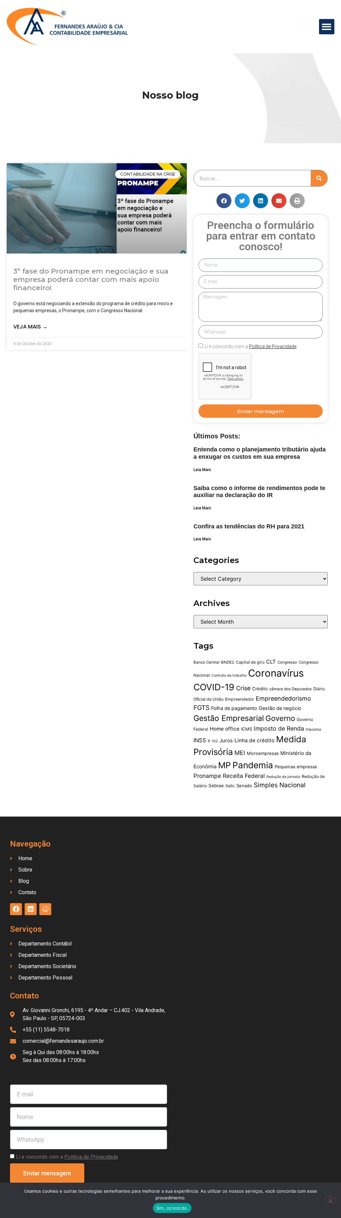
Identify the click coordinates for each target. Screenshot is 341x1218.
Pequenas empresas (296, 766)
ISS (215, 741)
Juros (226, 740)
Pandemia (252, 765)
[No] (330, 1200)
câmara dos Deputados (290, 689)
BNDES (227, 662)
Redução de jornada (283, 777)
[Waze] (45, 909)
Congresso (287, 662)
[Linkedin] (31, 909)
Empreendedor (239, 699)
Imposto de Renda (279, 728)
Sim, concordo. (172, 1208)
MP (224, 765)
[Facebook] (16, 909)
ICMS (246, 729)
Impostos (313, 729)
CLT (271, 662)
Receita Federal (244, 775)
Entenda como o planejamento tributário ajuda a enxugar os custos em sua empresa (259, 453)
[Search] (319, 178)
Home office (224, 729)
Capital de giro (250, 662)
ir (209, 740)
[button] (327, 27)
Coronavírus (276, 673)
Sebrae (216, 785)
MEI (239, 752)
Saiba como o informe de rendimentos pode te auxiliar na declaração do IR (259, 492)
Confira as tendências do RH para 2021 (248, 526)
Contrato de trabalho (228, 675)
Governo (280, 718)
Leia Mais (202, 469)
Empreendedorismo (283, 698)
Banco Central (206, 662)
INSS (199, 740)
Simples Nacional (280, 785)
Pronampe (207, 775)
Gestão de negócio (280, 708)
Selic (230, 785)
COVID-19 (213, 687)
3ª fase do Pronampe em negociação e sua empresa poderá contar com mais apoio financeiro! (91, 279)
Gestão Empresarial (228, 718)
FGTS (201, 708)
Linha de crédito (254, 740)
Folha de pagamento (234, 708)
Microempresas (263, 753)
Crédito (260, 688)
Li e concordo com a (250, 346)
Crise (243, 688)
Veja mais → (30, 326)
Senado (244, 785)
